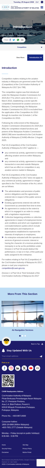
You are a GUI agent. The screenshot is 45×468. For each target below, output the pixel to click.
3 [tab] (25, 336)
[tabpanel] (22, 316)
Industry (11, 35)
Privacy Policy (27, 448)
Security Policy (6, 448)
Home (4, 35)
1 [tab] (20, 336)
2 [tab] (22, 336)
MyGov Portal (27, 452)
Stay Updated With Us (19, 350)
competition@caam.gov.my (13, 268)
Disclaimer (5, 452)
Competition (21, 35)
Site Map (25, 445)
